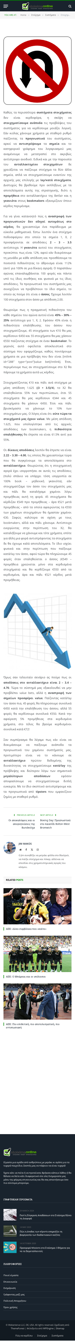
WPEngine (48, 1328)
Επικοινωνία (10, 1281)
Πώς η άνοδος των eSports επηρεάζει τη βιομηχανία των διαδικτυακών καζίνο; (41, 1233)
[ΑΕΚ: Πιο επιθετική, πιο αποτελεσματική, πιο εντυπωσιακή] (37, 1001)
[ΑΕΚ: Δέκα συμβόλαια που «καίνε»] (37, 906)
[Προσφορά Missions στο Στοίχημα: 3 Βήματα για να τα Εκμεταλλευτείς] (10, 1247)
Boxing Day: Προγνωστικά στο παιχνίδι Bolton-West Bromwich (55, 824)
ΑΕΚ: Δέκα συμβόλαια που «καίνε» (26, 928)
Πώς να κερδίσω (24, 1335)
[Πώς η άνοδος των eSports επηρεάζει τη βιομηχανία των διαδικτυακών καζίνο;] (10, 1231)
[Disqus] (37, 1081)
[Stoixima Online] (37, 6)
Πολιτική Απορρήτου (14, 1300)
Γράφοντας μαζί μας (14, 1294)
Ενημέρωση (9, 1288)
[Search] (70, 6)
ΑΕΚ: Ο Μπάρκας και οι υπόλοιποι (26, 976)
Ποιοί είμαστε (10, 1275)
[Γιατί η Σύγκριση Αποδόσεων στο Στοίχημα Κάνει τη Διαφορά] (10, 1214)
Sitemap (60, 1328)
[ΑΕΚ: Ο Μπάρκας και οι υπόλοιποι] (37, 954)
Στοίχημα (42, 1335)
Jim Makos (25, 843)
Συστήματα (57, 1335)
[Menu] (5, 6)
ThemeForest (18, 1328)
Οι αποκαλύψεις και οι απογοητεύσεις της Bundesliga (22, 824)
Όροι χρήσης (10, 1307)
